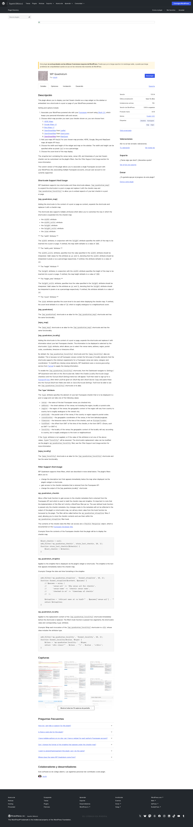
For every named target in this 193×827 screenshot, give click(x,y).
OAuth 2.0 (101, 112)
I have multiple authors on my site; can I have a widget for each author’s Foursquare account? (73, 738)
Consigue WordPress (181, 3)
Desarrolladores (85, 804)
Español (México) (32, 816)
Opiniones (54, 86)
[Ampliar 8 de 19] (85, 664)
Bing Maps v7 (49, 127)
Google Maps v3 (50, 124)
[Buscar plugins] (29, 17)
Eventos (118, 800)
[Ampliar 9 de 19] (85, 678)
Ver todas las (150, 148)
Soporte (152, 86)
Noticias (10, 800)
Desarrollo (79, 86)
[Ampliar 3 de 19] (60, 688)
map (147, 125)
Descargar (149, 76)
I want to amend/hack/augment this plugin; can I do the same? (61, 751)
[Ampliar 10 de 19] (85, 693)
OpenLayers (64, 133)
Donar (118, 804)
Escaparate (47, 797)
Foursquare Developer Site (63, 527)
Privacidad (11, 807)
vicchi (55, 77)
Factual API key (44, 380)
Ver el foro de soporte (128, 165)
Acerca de (11, 797)
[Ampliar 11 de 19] (85, 707)
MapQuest (64, 136)
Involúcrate (119, 797)
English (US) (151, 116)
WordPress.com (157, 797)
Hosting (10, 804)
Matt (153, 800)
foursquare (150, 120)
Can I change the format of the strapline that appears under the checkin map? (67, 745)
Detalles (43, 86)
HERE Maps (48, 121)
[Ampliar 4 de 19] (60, 703)
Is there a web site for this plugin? (50, 732)
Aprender (83, 797)
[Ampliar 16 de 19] (111, 681)
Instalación (67, 86)
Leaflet (63, 130)
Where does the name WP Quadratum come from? (57, 757)
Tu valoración (125, 148)
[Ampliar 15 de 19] (111, 664)
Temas (46, 800)
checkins (143, 120)
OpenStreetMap (50, 130)
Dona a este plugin (127, 182)
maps (152, 125)
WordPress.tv (85, 807)
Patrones (47, 807)
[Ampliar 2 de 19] (60, 668)
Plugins (46, 804)
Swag (118, 807)
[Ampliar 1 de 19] (60, 664)
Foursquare (83, 112)
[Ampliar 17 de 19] (111, 698)
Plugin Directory (13, 10)
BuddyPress (156, 807)
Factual (50, 366)
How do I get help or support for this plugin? (54, 726)
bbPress (154, 804)
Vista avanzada (125, 130)
